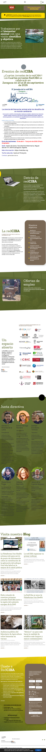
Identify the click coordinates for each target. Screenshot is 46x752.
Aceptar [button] (38, 750)
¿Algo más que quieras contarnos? (33, 696)
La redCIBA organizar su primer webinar (34, 555)
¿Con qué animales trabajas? (34, 689)
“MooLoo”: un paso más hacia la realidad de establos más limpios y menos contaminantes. (33, 635)
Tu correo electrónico (31, 684)
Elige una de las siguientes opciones (34, 710)
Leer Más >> (3, 575)
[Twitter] (41, 1)
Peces (31, 694)
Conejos (37, 692)
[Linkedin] (41, 3)
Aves (31, 691)
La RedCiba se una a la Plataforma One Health (33, 596)
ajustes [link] (32, 750)
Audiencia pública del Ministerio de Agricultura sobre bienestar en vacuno (11, 635)
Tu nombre (31, 679)
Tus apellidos (38, 679)
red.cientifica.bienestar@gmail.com (8, 741)
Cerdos (34, 691)
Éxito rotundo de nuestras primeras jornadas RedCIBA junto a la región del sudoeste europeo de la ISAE (11, 599)
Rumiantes (32, 692)
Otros (35, 694)
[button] (25, 2)
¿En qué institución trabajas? (38, 684)
